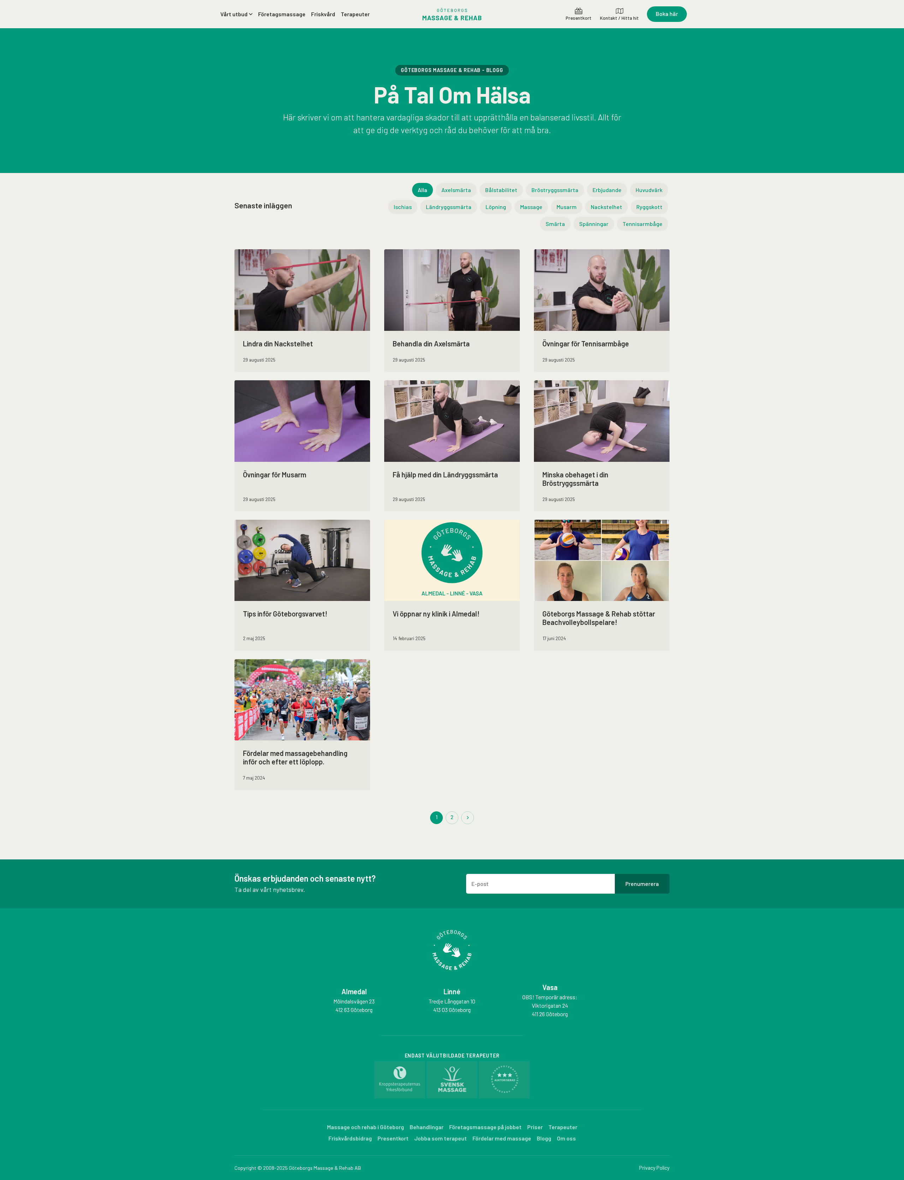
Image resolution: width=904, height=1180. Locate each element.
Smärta (555, 223)
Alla (422, 189)
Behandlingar (427, 1127)
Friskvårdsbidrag (350, 1138)
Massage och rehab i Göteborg (365, 1127)
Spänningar (593, 223)
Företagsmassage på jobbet (485, 1127)
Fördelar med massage (501, 1138)
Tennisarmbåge (642, 223)
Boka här (667, 13)
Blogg (544, 1138)
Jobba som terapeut (440, 1138)
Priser (535, 1127)
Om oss (566, 1138)
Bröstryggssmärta (554, 189)
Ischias (403, 206)
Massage (531, 206)
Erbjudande (607, 189)
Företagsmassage (281, 14)
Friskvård (323, 14)
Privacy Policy (654, 1168)
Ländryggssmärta (448, 206)
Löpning (496, 206)
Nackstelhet (606, 206)
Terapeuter (355, 14)
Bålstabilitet (501, 189)
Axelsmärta (456, 189)
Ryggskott (649, 206)
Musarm (567, 206)
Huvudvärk (649, 189)
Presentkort (393, 1138)
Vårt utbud (234, 14)
